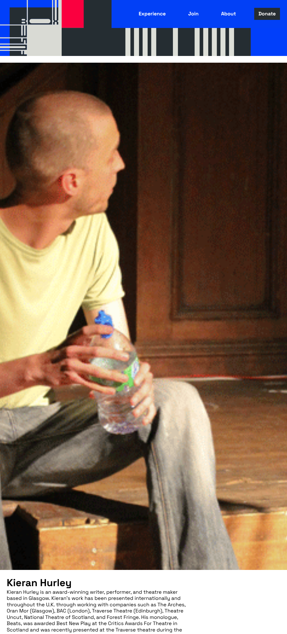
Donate (267, 14)
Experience (152, 14)
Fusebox (31, 28)
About (228, 14)
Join (193, 14)
